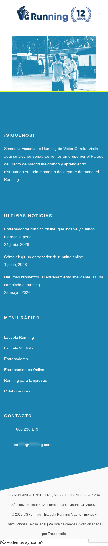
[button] (21, 542)
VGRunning (32, 515)
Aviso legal (38, 524)
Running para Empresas (25, 380)
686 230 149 (27, 429)
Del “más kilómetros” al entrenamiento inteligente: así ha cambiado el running (53, 281)
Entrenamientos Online (24, 369)
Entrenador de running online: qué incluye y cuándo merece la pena (49, 233)
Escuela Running (19, 337)
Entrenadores (16, 359)
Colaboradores (17, 391)
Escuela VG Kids (18, 348)
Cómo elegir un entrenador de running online (43, 257)
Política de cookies (63, 524)
